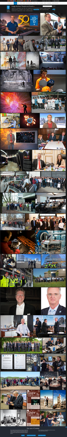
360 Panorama (19, 8)
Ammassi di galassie (15, 9)
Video (18, 3)
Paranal (31, 9)
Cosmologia (30, 8)
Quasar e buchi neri (45, 9)
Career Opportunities (55, 3)
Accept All (23, 435)
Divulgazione (41, 3)
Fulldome (45, 8)
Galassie (48, 8)
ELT (33, 8)
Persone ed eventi (36, 9)
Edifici (41, 9)
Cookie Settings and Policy (41, 435)
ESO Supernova (36, 8)
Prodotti (45, 3)
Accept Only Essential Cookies (31, 435)
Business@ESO (49, 3)
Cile (26, 8)
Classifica (54, 9)
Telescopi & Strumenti (29, 3)
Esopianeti (41, 8)
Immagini (15, 3)
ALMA (22, 8)
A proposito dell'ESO (10, 3)
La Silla (24, 9)
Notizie (21, 3)
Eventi (37, 3)
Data (54, 10)
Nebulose (28, 9)
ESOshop (24, 3)
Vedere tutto (14, 8)
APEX (24, 8)
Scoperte (34, 3)
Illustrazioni (21, 9)
